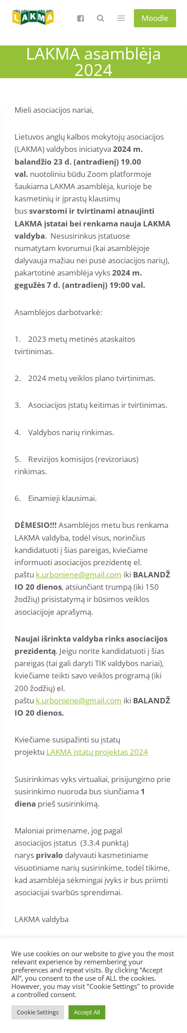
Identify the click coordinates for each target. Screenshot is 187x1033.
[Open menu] (121, 18)
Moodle (155, 18)
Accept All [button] (87, 1012)
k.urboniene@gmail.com (79, 574)
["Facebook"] (80, 18)
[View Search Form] (100, 18)
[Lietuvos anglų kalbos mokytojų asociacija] (33, 18)
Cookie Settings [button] (38, 1012)
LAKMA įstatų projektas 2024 (97, 752)
